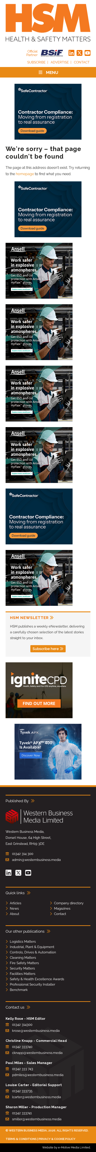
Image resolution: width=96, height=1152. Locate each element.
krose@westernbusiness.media (36, 1031)
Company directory (68, 903)
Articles (15, 903)
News (14, 908)
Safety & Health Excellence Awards (37, 979)
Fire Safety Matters (24, 963)
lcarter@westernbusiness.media (36, 1097)
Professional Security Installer (32, 984)
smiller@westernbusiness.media (36, 1119)
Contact (82, 62)
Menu (52, 72)
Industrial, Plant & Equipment (32, 947)
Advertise (60, 62)
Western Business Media (28, 1130)
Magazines (62, 908)
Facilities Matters (22, 974)
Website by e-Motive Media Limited (66, 1147)
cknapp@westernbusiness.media (37, 1053)
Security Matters (22, 968)
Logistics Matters (23, 942)
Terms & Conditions (21, 1139)
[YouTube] (87, 53)
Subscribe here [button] (46, 649)
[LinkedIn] (71, 53)
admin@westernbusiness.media (36, 860)
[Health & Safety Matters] (48, 22)
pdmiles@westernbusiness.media (37, 1075)
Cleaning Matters (23, 958)
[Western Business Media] (39, 823)
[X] (79, 53)
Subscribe (36, 62)
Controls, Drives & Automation (33, 952)
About (14, 914)
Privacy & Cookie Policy (57, 1139)
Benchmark (19, 990)
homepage (25, 174)
